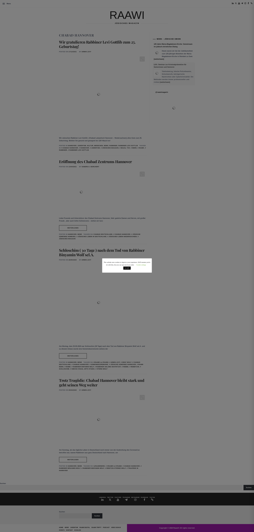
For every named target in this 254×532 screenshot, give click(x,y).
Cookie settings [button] (141, 265)
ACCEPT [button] (127, 268)
